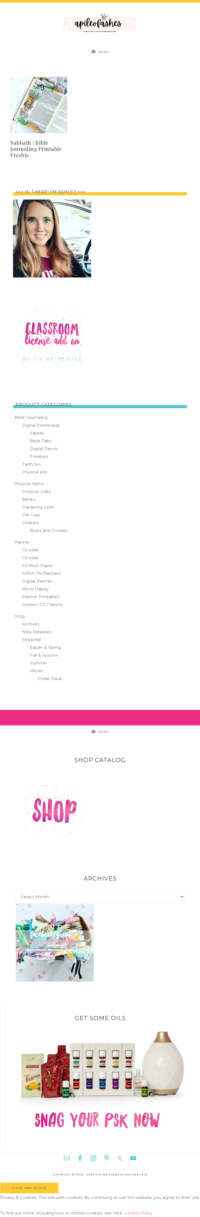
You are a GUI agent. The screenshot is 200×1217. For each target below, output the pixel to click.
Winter (36, 670)
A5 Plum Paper (37, 565)
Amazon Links (36, 491)
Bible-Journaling (30, 417)
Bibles (28, 499)
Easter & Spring (45, 647)
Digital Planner (37, 581)
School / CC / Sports (42, 604)
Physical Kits (34, 471)
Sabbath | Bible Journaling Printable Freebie (36, 148)
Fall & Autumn (44, 655)
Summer (38, 662)
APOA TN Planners (41, 573)
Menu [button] (104, 52)
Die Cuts (31, 514)
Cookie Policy (138, 1213)
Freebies (39, 456)
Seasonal (31, 639)
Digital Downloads (41, 425)
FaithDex (31, 464)
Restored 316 (136, 1174)
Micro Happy (35, 588)
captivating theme (103, 1174)
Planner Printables (40, 596)
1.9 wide (30, 557)
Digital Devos (44, 448)
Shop (19, 616)
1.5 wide (30, 549)
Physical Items (29, 483)
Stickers (30, 522)
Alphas (36, 433)
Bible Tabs (40, 440)
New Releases (37, 631)
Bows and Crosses (48, 530)
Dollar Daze (50, 678)
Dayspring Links (38, 507)
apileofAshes (100, 24)
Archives (30, 623)
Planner (22, 542)
